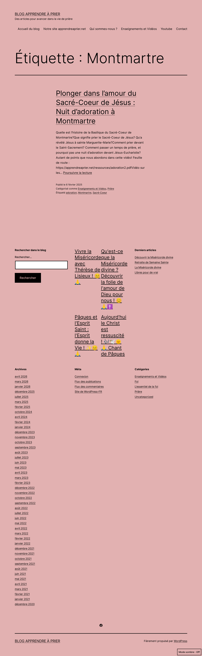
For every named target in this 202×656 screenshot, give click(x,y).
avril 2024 (21, 416)
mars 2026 (21, 381)
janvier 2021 (22, 599)
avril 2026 (21, 376)
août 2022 (21, 508)
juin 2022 (20, 518)
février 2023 (22, 482)
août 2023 (21, 452)
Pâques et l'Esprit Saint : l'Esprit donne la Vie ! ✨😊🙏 (86, 335)
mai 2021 (20, 578)
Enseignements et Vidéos (139, 29)
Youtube (166, 29)
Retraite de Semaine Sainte (151, 262)
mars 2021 (21, 589)
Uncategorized (144, 396)
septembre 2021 (25, 563)
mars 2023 (21, 477)
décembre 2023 (25, 432)
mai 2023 (20, 467)
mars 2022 (21, 533)
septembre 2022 (25, 503)
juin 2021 (20, 573)
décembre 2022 (25, 487)
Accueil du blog (28, 29)
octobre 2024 (23, 411)
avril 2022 (21, 528)
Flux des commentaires (89, 386)
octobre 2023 (23, 442)
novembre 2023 (25, 437)
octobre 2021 (23, 558)
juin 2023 (20, 462)
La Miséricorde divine (148, 267)
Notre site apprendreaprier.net (64, 29)
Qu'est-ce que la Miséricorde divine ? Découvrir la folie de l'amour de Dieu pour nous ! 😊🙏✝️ (114, 278)
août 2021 (21, 568)
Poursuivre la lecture (77, 173)
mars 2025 (21, 401)
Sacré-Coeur (100, 192)
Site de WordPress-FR (88, 391)
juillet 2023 (21, 457)
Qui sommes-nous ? (103, 29)
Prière (111, 188)
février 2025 (22, 406)
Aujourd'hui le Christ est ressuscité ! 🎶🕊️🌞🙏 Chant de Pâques (113, 335)
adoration (71, 192)
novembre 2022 (25, 492)
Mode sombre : (187, 652)
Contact (181, 29)
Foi (136, 381)
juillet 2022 (21, 513)
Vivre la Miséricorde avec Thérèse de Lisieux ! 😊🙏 (88, 266)
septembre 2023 (25, 447)
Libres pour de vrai (146, 272)
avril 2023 (21, 472)
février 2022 (22, 538)
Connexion (81, 376)
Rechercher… (23, 257)
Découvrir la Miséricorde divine (154, 257)
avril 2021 (21, 584)
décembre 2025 (25, 391)
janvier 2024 (22, 427)
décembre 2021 (24, 548)
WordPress (180, 641)
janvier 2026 (22, 386)
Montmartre (84, 192)
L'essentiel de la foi (146, 386)
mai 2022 (20, 523)
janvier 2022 (22, 543)
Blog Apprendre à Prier (37, 14)
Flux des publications (88, 381)
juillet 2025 (21, 396)
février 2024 (22, 422)
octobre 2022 (23, 497)
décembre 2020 (25, 604)
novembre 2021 (24, 553)
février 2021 (22, 594)
